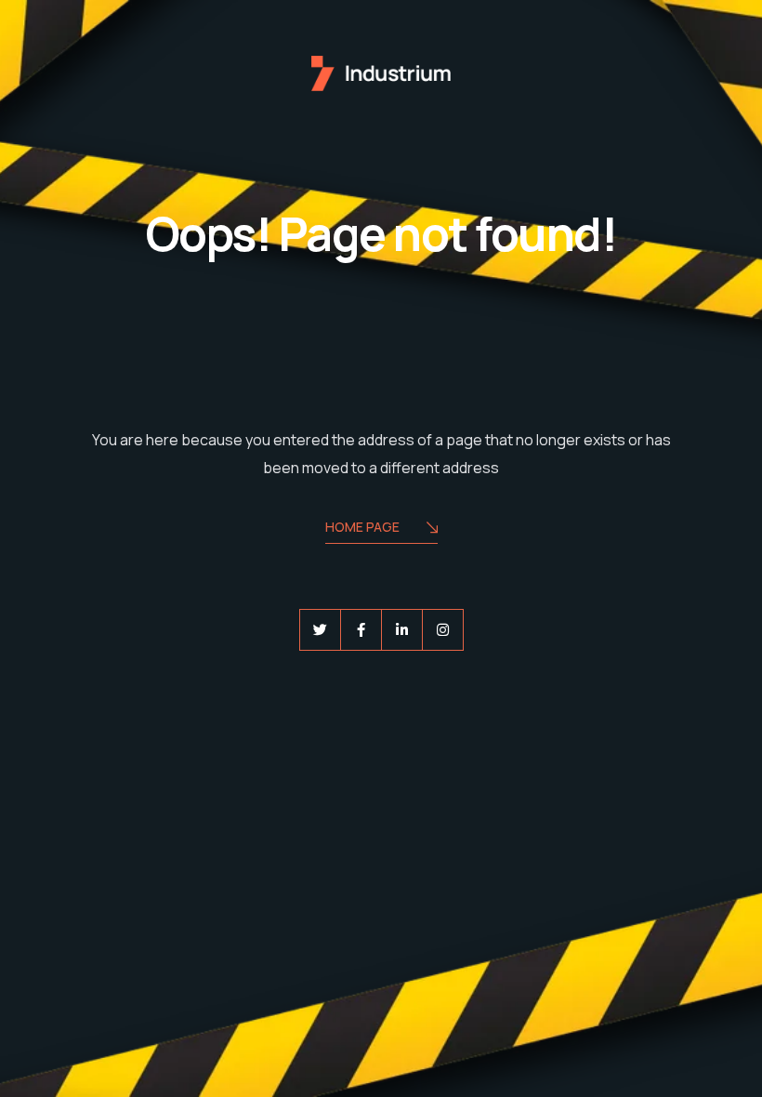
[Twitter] (320, 630)
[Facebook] (361, 630)
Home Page (362, 526)
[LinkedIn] (402, 630)
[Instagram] (443, 630)
